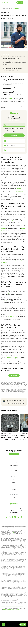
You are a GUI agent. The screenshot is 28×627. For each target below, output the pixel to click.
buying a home (19, 191)
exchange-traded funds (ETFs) (8, 318)
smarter (14, 472)
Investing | (10, 8)
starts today (14, 465)
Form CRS (13, 606)
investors (14, 470)
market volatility (5, 293)
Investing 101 (16, 8)
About (14, 479)
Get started (14, 135)
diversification (4, 300)
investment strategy (14, 220)
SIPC (13, 532)
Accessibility (16, 611)
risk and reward (9, 256)
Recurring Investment (12, 357)
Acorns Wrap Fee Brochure (6, 606)
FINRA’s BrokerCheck (19, 606)
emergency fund (16, 190)
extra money (14, 467)
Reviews (14, 489)
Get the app (19, 2)
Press (14, 487)
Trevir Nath (4, 18)
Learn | (5, 8)
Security (14, 482)
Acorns (3, 228)
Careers (14, 484)
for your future (14, 463)
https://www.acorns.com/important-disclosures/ (11, 609)
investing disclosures (13, 534)
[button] (21, 517)
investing (11, 98)
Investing (3, 12)
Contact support (14, 453)
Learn (14, 497)
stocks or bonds (11, 316)
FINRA (11, 532)
